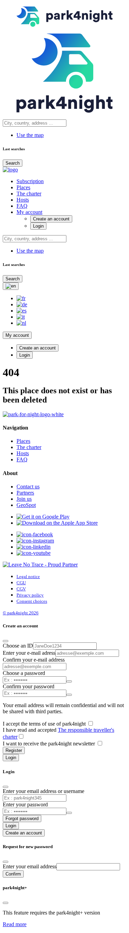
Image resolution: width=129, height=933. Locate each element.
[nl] (21, 323)
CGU (21, 582)
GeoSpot (26, 505)
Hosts (23, 200)
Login (38, 226)
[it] (21, 317)
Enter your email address (29, 866)
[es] (21, 311)
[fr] (21, 298)
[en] (11, 286)
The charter (29, 193)
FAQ (22, 206)
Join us (24, 499)
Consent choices (32, 601)
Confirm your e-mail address (34, 660)
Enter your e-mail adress (29, 653)
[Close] (5, 641)
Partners (25, 493)
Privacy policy (30, 595)
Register (14, 750)
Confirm (13, 874)
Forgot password (22, 818)
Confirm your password (28, 686)
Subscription (30, 181)
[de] (22, 304)
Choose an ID (18, 646)
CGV (21, 588)
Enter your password (25, 804)
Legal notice (28, 576)
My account (29, 212)
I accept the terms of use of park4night (45, 724)
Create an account (51, 218)
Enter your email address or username (43, 791)
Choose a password (24, 673)
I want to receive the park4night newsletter (49, 743)
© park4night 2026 (21, 612)
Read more (14, 924)
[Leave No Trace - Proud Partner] (40, 564)
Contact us (28, 486)
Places (23, 187)
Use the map (30, 135)
